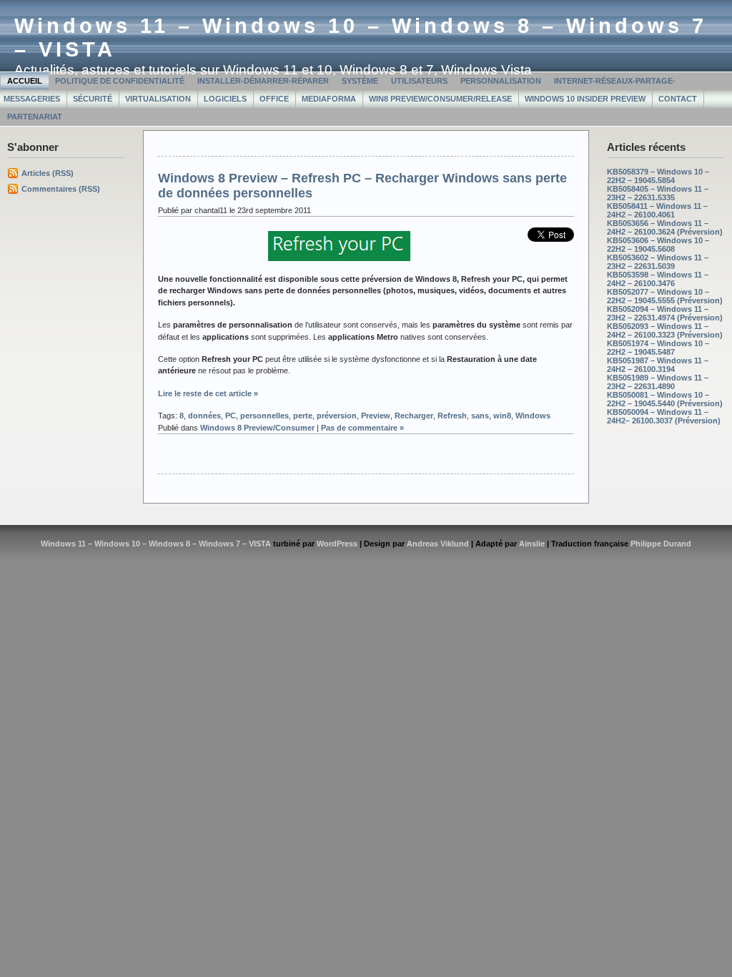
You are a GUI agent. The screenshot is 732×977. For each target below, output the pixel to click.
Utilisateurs (419, 81)
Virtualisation (158, 98)
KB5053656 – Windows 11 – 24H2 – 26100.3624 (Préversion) (665, 227)
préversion (337, 415)
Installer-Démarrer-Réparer (263, 81)
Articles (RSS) (47, 173)
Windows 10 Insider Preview (585, 98)
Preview (375, 415)
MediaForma (329, 98)
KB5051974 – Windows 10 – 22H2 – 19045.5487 (658, 347)
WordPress (337, 543)
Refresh (452, 415)
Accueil (24, 81)
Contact (677, 98)
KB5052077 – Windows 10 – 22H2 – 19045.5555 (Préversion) (665, 296)
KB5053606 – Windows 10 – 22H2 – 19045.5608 (658, 244)
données (204, 415)
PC (230, 415)
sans (480, 415)
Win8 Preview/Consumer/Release (440, 98)
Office (274, 98)
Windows (532, 415)
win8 (502, 415)
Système (360, 81)
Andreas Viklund (438, 543)
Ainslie (532, 543)
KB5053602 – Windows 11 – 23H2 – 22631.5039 (657, 261)
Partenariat (34, 116)
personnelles (264, 415)
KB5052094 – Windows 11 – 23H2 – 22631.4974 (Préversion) (665, 313)
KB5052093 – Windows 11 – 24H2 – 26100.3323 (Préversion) (665, 330)
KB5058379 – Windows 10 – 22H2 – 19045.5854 (658, 176)
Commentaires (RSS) (60, 189)
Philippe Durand (660, 543)
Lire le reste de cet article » (208, 393)
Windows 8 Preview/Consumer (257, 427)
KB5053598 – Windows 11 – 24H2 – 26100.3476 (657, 279)
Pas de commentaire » (362, 427)
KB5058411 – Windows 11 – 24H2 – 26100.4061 (657, 210)
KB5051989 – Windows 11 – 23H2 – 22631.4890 (657, 382)
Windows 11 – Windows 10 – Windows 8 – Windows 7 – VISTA (156, 543)
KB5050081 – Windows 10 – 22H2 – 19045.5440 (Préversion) (665, 399)
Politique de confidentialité (119, 81)
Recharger (414, 415)
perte (302, 415)
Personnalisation (500, 81)
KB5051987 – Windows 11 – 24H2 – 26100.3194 (657, 364)
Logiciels (225, 98)
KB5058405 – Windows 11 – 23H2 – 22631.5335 (657, 193)
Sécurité (92, 98)
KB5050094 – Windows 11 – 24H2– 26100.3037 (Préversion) (664, 416)
